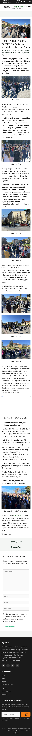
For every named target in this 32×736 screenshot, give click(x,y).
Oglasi (4, 682)
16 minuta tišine (23, 50)
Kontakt (4, 694)
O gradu (4, 688)
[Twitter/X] (27, 2)
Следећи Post (16, 547)
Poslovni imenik (7, 685)
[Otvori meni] (29, 7)
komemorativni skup (9, 53)
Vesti (26, 53)
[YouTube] (29, 2)
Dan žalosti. (17, 516)
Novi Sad (20, 53)
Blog (3, 678)
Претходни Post (16, 542)
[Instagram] (24, 2)
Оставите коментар (9, 50)
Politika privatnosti (18, 731)
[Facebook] (21, 2)
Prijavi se (26, 714)
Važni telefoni (6, 691)
